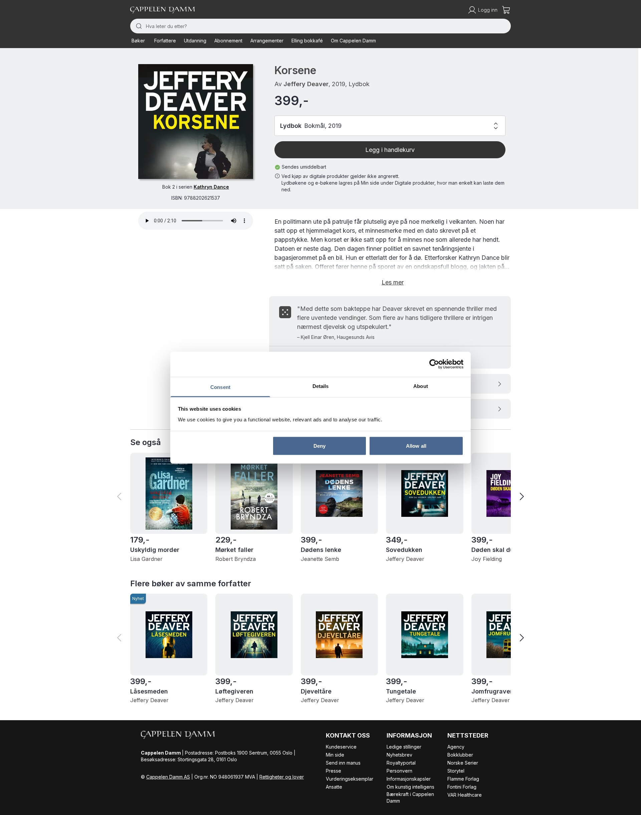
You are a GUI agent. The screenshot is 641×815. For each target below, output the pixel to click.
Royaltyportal (401, 763)
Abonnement (228, 40)
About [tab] (420, 386)
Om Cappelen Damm (353, 40)
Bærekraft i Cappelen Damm (410, 797)
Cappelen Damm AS (168, 777)
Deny (319, 446)
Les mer (393, 282)
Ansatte (334, 787)
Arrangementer (266, 40)
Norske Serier (462, 763)
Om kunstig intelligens (410, 787)
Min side (335, 755)
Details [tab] (320, 386)
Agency (455, 747)
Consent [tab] (220, 387)
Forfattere (165, 40)
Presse (333, 771)
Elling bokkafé (307, 40)
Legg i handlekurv (390, 149)
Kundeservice (341, 747)
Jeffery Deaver (306, 83)
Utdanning (195, 40)
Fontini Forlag (461, 787)
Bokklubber (460, 755)
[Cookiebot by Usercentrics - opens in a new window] (434, 364)
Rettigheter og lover (281, 777)
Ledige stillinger (404, 747)
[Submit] (138, 26)
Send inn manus (343, 763)
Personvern (399, 771)
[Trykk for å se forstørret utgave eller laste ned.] (195, 121)
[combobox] (320, 26)
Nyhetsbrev (399, 755)
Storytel (455, 771)
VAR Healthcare (464, 795)
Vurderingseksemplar (349, 779)
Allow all (416, 446)
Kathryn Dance (211, 187)
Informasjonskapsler (409, 779)
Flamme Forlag (463, 779)
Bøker (138, 40)
